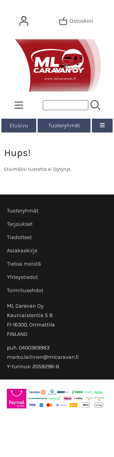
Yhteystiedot (22, 277)
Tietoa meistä (24, 264)
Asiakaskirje (22, 250)
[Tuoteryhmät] (19, 105)
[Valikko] (102, 126)
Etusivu (18, 125)
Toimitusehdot (25, 290)
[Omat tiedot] (24, 21)
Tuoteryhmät (64, 125)
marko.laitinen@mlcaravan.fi (43, 357)
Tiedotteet (19, 237)
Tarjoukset (20, 224)
